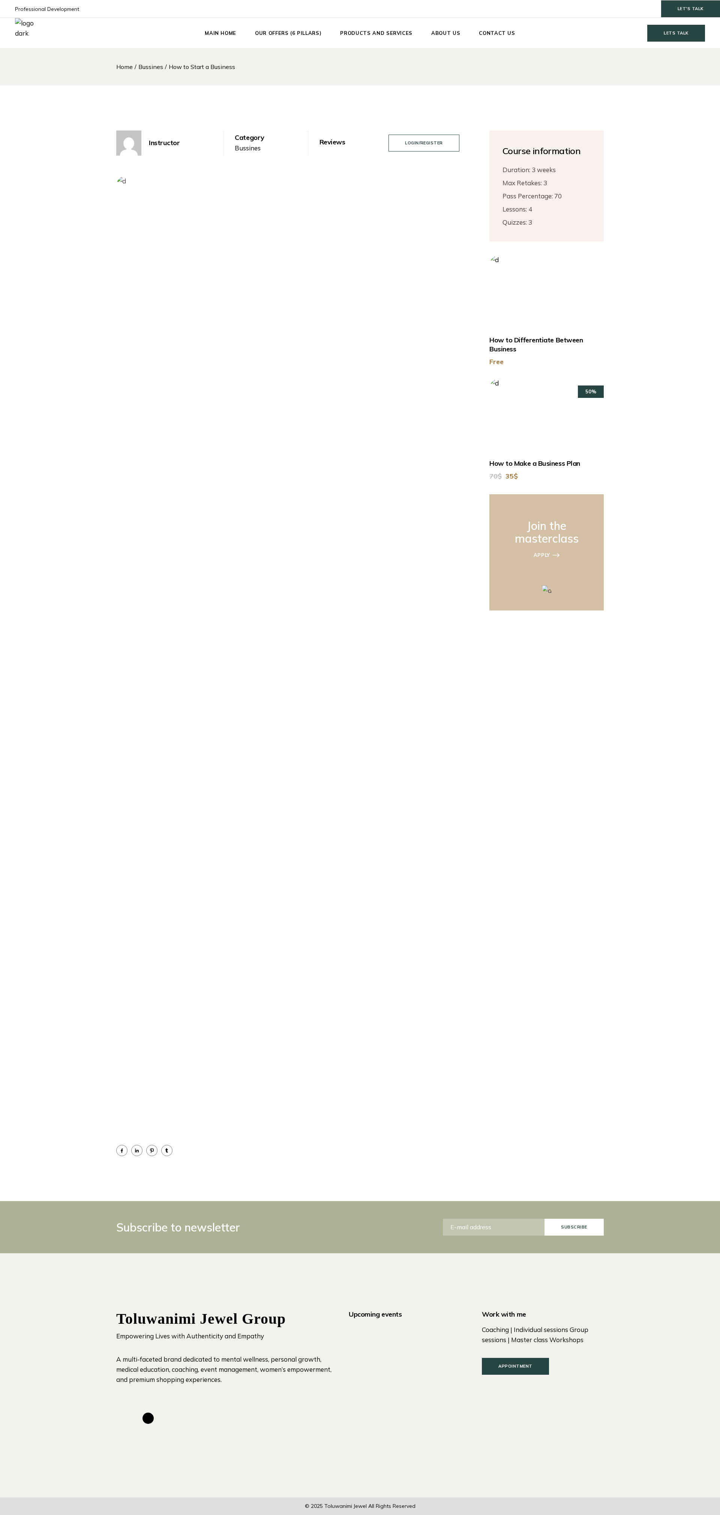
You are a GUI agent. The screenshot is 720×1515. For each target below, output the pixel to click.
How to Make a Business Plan (534, 463)
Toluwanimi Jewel (345, 1506)
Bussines (248, 148)
